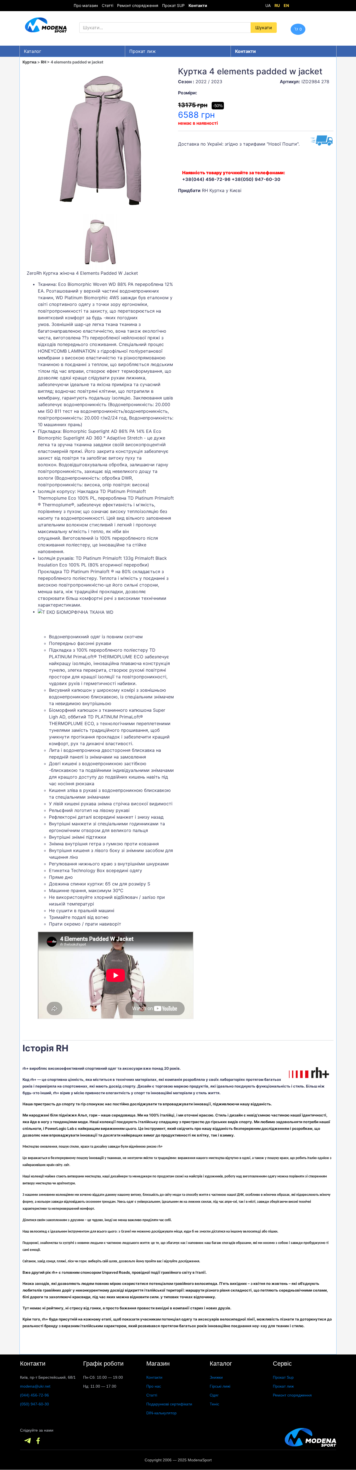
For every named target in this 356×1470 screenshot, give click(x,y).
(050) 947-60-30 (34, 1404)
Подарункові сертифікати (169, 1404)
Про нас (153, 1386)
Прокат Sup (283, 1377)
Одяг (214, 1395)
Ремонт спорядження (137, 5)
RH (43, 62)
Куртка (29, 62)
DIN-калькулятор (161, 1413)
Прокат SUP (173, 5)
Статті (107, 5)
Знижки (216, 1377)
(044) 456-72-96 (34, 1395)
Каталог (32, 51)
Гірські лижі (220, 1386)
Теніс (214, 1404)
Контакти (154, 1377)
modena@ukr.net (35, 1386)
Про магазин (86, 5)
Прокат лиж (142, 51)
